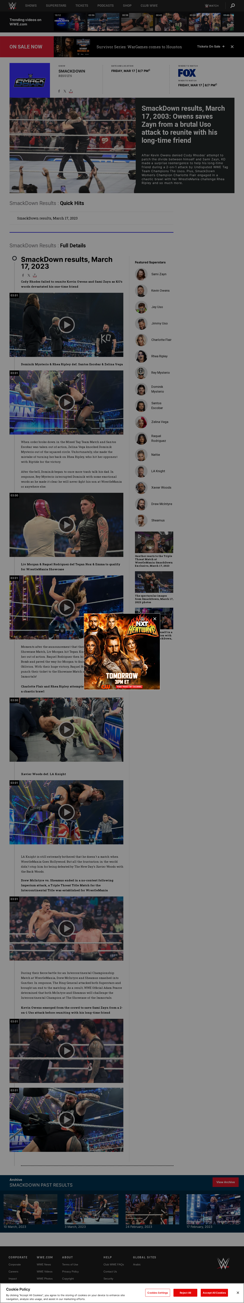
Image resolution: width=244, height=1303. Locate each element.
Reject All (185, 1292)
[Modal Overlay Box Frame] (122, 651)
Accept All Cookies (214, 1292)
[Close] (238, 1292)
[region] (122, 1293)
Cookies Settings (157, 1292)
